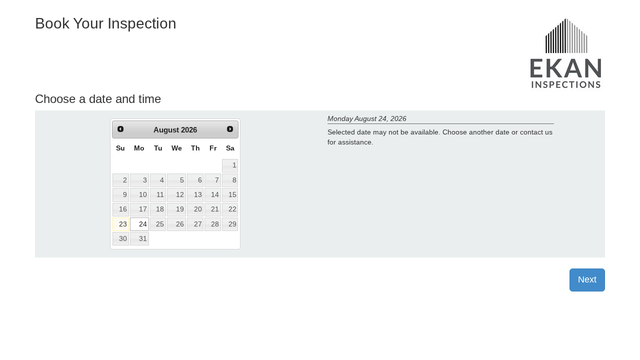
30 (123, 238)
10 (143, 194)
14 (215, 194)
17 (143, 209)
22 (232, 209)
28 (215, 224)
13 (198, 194)
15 (232, 194)
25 (160, 224)
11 (160, 194)
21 (215, 209)
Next (587, 279)
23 (123, 224)
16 (123, 209)
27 (198, 224)
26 (180, 224)
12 (180, 194)
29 (232, 224)
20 (198, 209)
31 (143, 238)
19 (180, 209)
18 (160, 209)
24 (143, 224)
